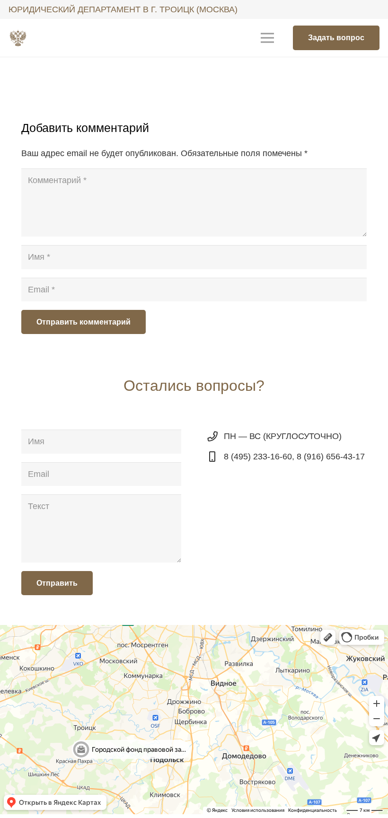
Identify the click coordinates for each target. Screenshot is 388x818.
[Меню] (267, 38)
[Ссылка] (18, 37)
